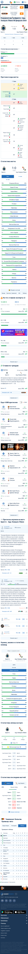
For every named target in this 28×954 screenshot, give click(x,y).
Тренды (3, 293)
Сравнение (14, 293)
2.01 (23, 626)
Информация (5, 918)
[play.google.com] (7, 912)
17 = (16, 583)
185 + (10, 583)
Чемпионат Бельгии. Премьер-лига (12, 34)
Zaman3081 (6, 632)
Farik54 (5, 618)
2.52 (23, 619)
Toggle (20, 402)
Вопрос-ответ (4, 935)
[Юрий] (2, 626)
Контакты (3, 937)
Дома (14, 664)
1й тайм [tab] (20, 176)
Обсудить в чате (13, 290)
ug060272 (6, 625)
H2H (19, 293)
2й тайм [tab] (8, 179)
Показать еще (13, 361)
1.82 (23, 632)
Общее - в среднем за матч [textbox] (13, 650)
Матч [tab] (8, 176)
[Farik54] (2, 619)
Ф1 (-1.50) (7, 608)
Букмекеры (4, 920)
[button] (10, 2)
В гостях (14, 667)
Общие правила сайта (6, 928)
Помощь (3, 923)
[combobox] (14, 650)
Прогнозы (9, 293)
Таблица (25, 293)
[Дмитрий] (2, 580)
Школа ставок (4, 933)
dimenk (5, 579)
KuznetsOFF (6, 526)
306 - (18, 583)
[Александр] (2, 527)
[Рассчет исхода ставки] (26, 570)
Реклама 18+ (3, 9)
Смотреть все (13, 398)
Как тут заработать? (5, 926)
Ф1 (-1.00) (7, 569)
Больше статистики (14, 812)
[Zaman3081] (2, 632)
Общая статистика (14, 670)
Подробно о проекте (5, 930)
